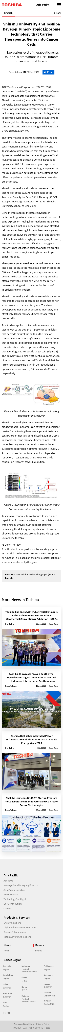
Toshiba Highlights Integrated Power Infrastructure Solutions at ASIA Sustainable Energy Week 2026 (31, 739)
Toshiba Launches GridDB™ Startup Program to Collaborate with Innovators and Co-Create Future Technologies (31, 801)
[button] (48, 72)
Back (58, 12)
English (8, 12)
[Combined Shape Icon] (4, 1012)
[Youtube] (9, 1012)
